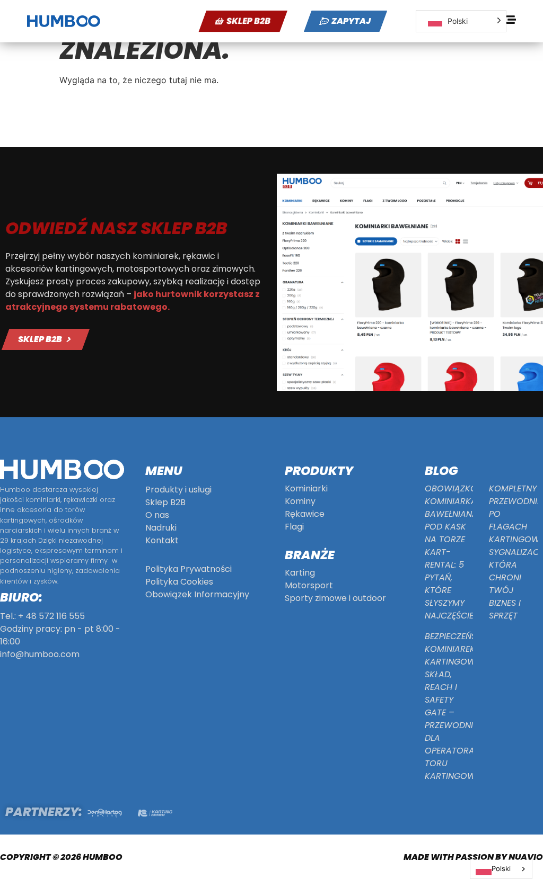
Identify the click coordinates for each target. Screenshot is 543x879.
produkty (319, 470)
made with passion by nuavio (473, 857)
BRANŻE (310, 554)
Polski (501, 868)
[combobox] (501, 869)
